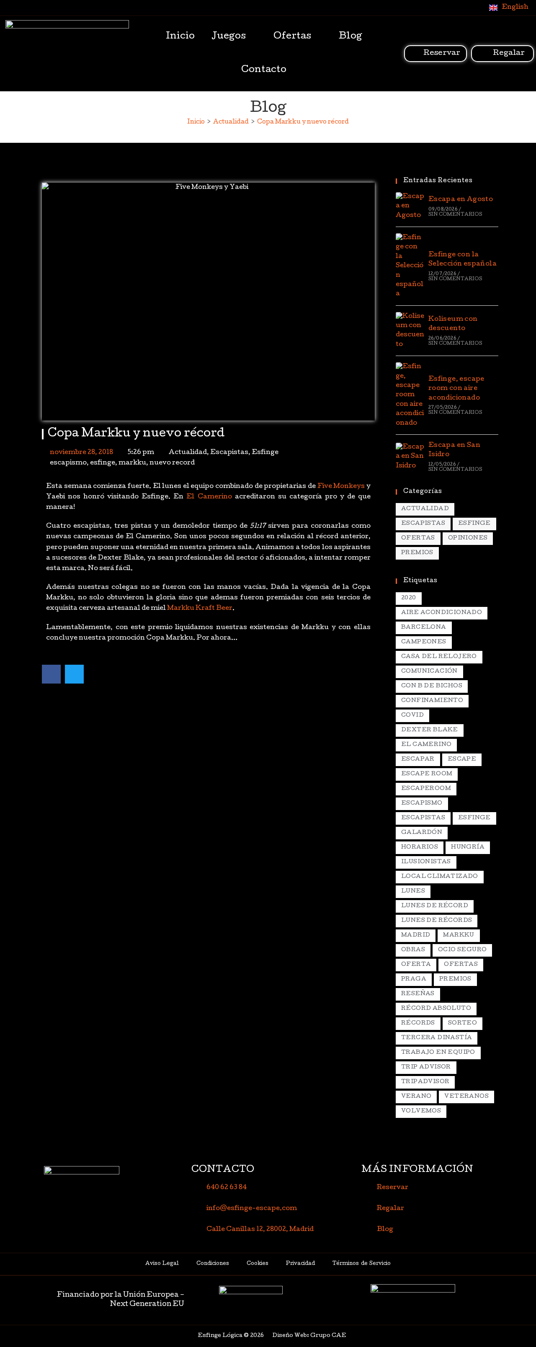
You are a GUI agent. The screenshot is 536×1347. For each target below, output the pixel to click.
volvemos (421, 1111)
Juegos (228, 36)
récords (418, 1023)
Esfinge (265, 452)
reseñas (418, 994)
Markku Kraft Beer (199, 608)
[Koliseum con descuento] (410, 331)
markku (132, 463)
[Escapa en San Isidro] (410, 457)
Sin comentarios (455, 214)
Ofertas (292, 36)
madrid (415, 935)
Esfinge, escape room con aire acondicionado (456, 389)
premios (455, 979)
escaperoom (426, 789)
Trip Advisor (426, 1067)
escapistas (423, 818)
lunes (413, 891)
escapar (418, 759)
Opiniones (468, 538)
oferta (416, 965)
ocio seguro (462, 950)
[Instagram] (460, 7)
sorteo (462, 1023)
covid (412, 715)
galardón (421, 833)
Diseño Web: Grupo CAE (309, 1336)
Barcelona (423, 627)
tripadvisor (425, 1082)
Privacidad (300, 1264)
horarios (419, 847)
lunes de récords (436, 921)
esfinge (102, 463)
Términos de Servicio (361, 1264)
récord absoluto (436, 1009)
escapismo (68, 463)
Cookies (257, 1264)
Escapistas (229, 452)
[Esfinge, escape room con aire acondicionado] (410, 395)
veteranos (466, 1096)
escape (462, 759)
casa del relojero (439, 657)
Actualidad (188, 452)
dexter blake (429, 730)
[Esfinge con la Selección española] (410, 266)
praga (413, 979)
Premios (417, 553)
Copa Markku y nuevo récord (303, 122)
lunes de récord (434, 906)
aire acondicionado (441, 613)
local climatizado (439, 877)
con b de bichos (431, 686)
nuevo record (172, 463)
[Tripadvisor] (477, 7)
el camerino (426, 745)
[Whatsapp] (425, 7)
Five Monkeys (341, 486)
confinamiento (432, 701)
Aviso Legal (162, 1264)
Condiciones (212, 1264)
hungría (467, 847)
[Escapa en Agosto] (410, 206)
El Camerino (209, 497)
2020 (408, 598)
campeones (423, 642)
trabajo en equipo (438, 1052)
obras (413, 950)
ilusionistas (426, 862)
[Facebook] (443, 7)
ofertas (461, 965)
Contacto (263, 70)
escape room (426, 774)
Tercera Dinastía (436, 1038)
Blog (350, 36)
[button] (51, 674)
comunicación (429, 671)
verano (416, 1096)
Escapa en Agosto (460, 199)
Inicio (180, 36)
